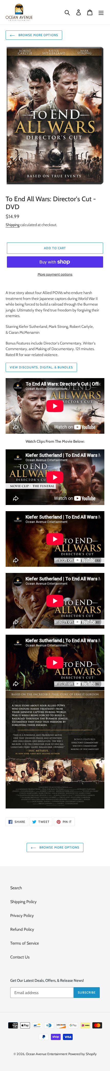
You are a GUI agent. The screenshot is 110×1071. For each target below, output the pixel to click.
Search (16, 887)
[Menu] (101, 12)
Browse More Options (37, 35)
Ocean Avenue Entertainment (46, 1054)
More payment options (55, 274)
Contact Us (20, 957)
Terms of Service (24, 943)
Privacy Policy (22, 915)
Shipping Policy (23, 901)
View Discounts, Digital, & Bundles (41, 367)
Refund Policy (22, 929)
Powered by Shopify (82, 1054)
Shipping (12, 225)
